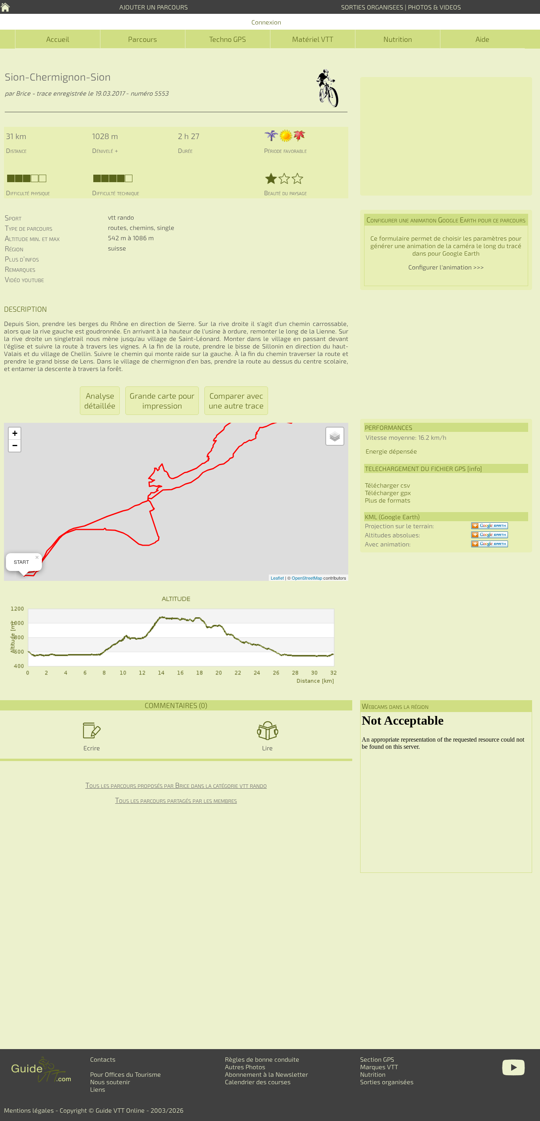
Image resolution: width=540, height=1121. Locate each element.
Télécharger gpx (388, 492)
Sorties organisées (386, 1081)
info (474, 468)
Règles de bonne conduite (262, 1059)
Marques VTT (379, 1066)
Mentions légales (29, 1110)
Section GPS (377, 1059)
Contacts (102, 1059)
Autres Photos (245, 1066)
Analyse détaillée (99, 400)
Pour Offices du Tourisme (125, 1074)
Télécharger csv (387, 485)
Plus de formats (387, 500)
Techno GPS (227, 39)
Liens (97, 1089)
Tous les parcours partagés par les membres (176, 800)
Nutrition (397, 39)
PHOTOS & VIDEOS (434, 7)
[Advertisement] (446, 136)
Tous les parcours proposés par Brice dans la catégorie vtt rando (176, 785)
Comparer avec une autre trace (236, 400)
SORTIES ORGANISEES (372, 7)
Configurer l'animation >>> (446, 267)
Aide (482, 39)
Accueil (57, 39)
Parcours (142, 39)
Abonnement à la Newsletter (266, 1074)
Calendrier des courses (258, 1081)
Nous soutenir (110, 1081)
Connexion (266, 22)
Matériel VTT (312, 39)
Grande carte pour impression (162, 400)
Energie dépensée (391, 451)
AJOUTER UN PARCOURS (153, 7)
